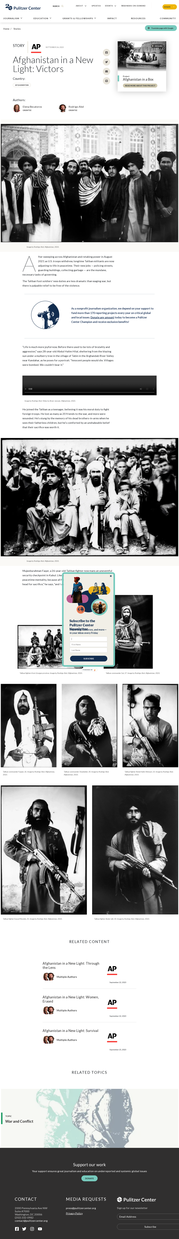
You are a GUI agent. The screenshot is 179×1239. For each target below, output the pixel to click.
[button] (88, 625)
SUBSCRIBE (88, 658)
